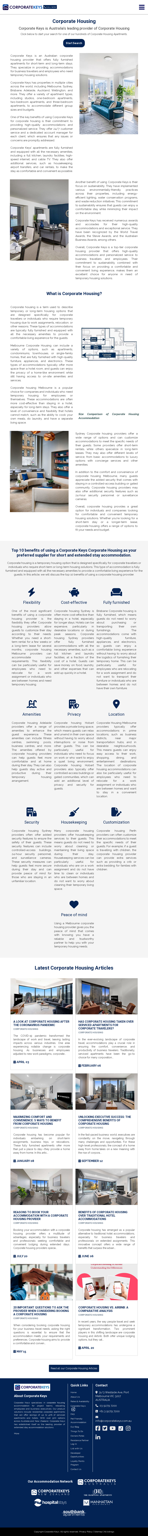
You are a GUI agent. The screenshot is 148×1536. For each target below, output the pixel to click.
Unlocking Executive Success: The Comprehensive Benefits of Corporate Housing (104, 1120)
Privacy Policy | (86, 1531)
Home (74, 1392)
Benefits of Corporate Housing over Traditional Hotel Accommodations (102, 1215)
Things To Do (77, 1431)
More (16, 1433)
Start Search (74, 43)
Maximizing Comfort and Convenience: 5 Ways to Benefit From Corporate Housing (37, 1120)
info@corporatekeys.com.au (113, 1420)
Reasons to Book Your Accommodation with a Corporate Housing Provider (40, 1215)
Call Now (51, 7)
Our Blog (75, 1427)
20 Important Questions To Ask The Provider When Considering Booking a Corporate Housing (41, 1311)
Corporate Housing (25, 1029)
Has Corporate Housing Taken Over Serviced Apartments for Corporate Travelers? (106, 1025)
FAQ (73, 1414)
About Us (75, 1397)
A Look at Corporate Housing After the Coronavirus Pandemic (41, 1023)
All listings (109, 1531)
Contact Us (76, 1469)
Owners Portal (77, 1436)
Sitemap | (99, 1531)
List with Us (76, 1448)
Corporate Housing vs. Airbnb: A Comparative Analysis (103, 1309)
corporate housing (56, 1402)
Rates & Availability (80, 1401)
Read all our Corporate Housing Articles (74, 1368)
